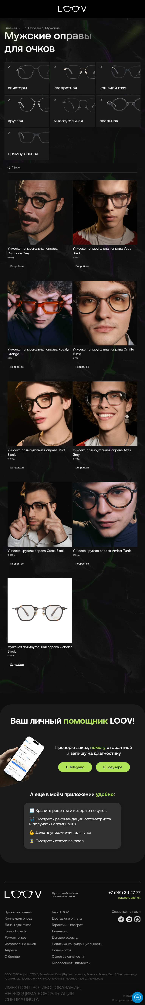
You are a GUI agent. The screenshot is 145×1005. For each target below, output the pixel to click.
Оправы (34, 28)
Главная (11, 28)
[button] (129, 897)
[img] (72, 9)
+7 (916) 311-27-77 (124, 892)
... (22, 28)
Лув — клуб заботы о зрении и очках (65, 894)
